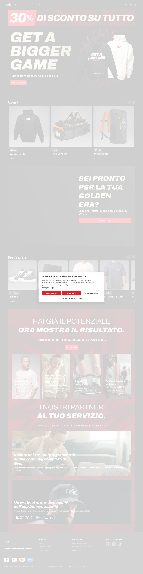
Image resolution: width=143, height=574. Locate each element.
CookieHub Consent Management (74, 298)
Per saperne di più (48, 288)
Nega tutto (71, 293)
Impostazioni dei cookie (91, 293)
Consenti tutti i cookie (51, 293)
